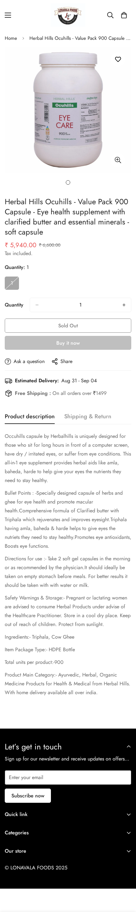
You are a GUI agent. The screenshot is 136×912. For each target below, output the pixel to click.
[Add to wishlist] (118, 59)
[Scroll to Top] (124, 878)
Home (11, 38)
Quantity (14, 304)
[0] (124, 15)
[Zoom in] (118, 160)
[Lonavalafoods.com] (68, 15)
